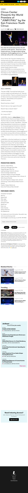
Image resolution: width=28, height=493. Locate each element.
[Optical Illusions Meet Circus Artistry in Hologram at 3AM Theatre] (8, 280)
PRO (18, 1)
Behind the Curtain (9, 4)
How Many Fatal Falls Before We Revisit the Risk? (20, 294)
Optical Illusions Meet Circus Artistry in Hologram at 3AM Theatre (20, 280)
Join (24, 1)
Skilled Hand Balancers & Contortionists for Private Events (13, 361)
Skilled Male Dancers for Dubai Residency (14, 341)
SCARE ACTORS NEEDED (9, 329)
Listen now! (14, 247)
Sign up (14, 227)
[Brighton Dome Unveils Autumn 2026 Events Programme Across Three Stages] (8, 272)
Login (21, 1)
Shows (3, 9)
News (2, 4)
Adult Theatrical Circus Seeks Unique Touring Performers (12, 353)
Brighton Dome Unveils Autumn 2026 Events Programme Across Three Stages (20, 272)
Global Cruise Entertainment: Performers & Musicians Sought (13, 335)
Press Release (20, 29)
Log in (6, 227)
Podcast (22, 4)
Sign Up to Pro (14, 419)
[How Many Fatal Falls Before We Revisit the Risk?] (8, 293)
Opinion (17, 4)
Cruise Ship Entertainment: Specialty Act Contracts (13, 347)
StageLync (11, 29)
